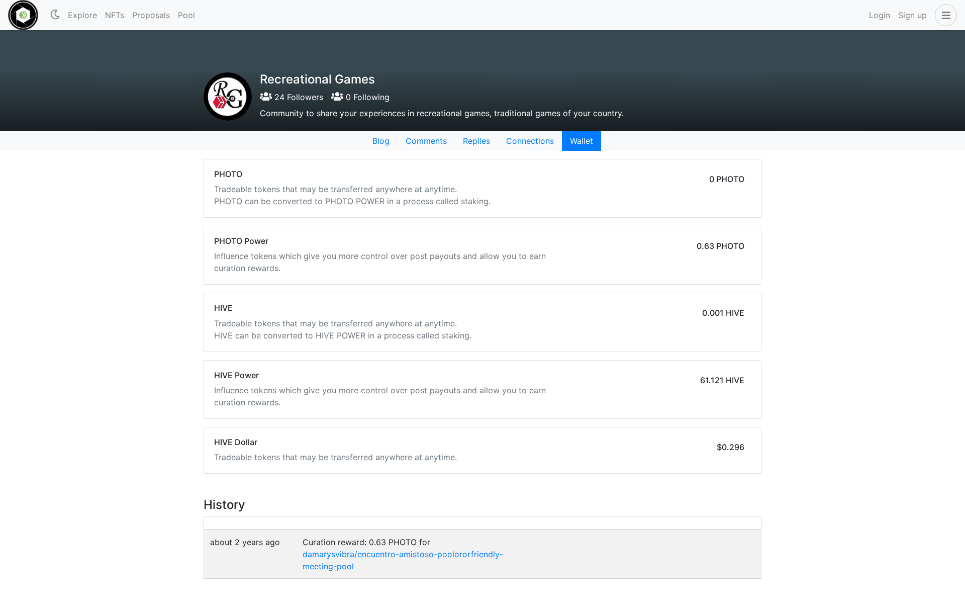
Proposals (151, 15)
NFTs (114, 15)
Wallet (581, 141)
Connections (530, 141)
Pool (186, 15)
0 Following (366, 97)
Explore (82, 15)
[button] (944, 15)
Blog (381, 141)
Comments (426, 141)
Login (879, 15)
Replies (476, 141)
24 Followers (297, 97)
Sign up (912, 15)
